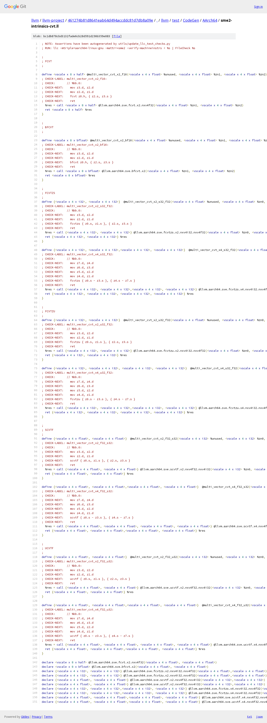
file (116, 36)
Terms (48, 717)
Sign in (258, 7)
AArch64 (210, 20)
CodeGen (191, 20)
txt (249, 716)
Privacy (36, 717)
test (175, 20)
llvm (35, 20)
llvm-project (53, 20)
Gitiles (25, 717)
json (259, 716)
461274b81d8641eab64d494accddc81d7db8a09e (110, 20)
